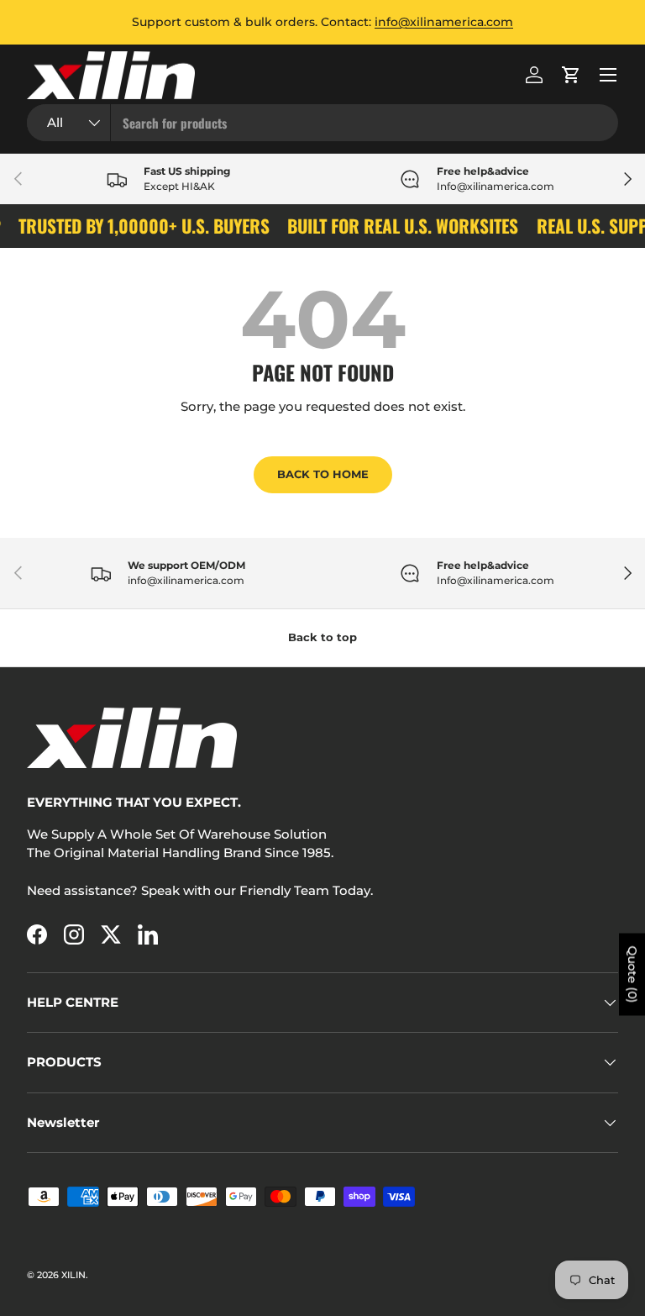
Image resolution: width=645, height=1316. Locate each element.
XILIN (73, 1275)
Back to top (322, 637)
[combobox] (322, 122)
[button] (571, 74)
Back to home (323, 474)
